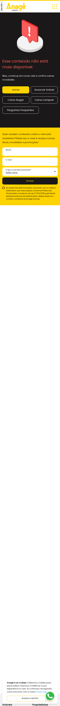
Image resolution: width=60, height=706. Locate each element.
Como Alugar (16, 100)
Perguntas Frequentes (20, 110)
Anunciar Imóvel (44, 90)
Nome (8, 150)
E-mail (9, 160)
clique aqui (41, 692)
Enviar (30, 181)
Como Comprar (44, 100)
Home (15, 90)
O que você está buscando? (18, 170)
